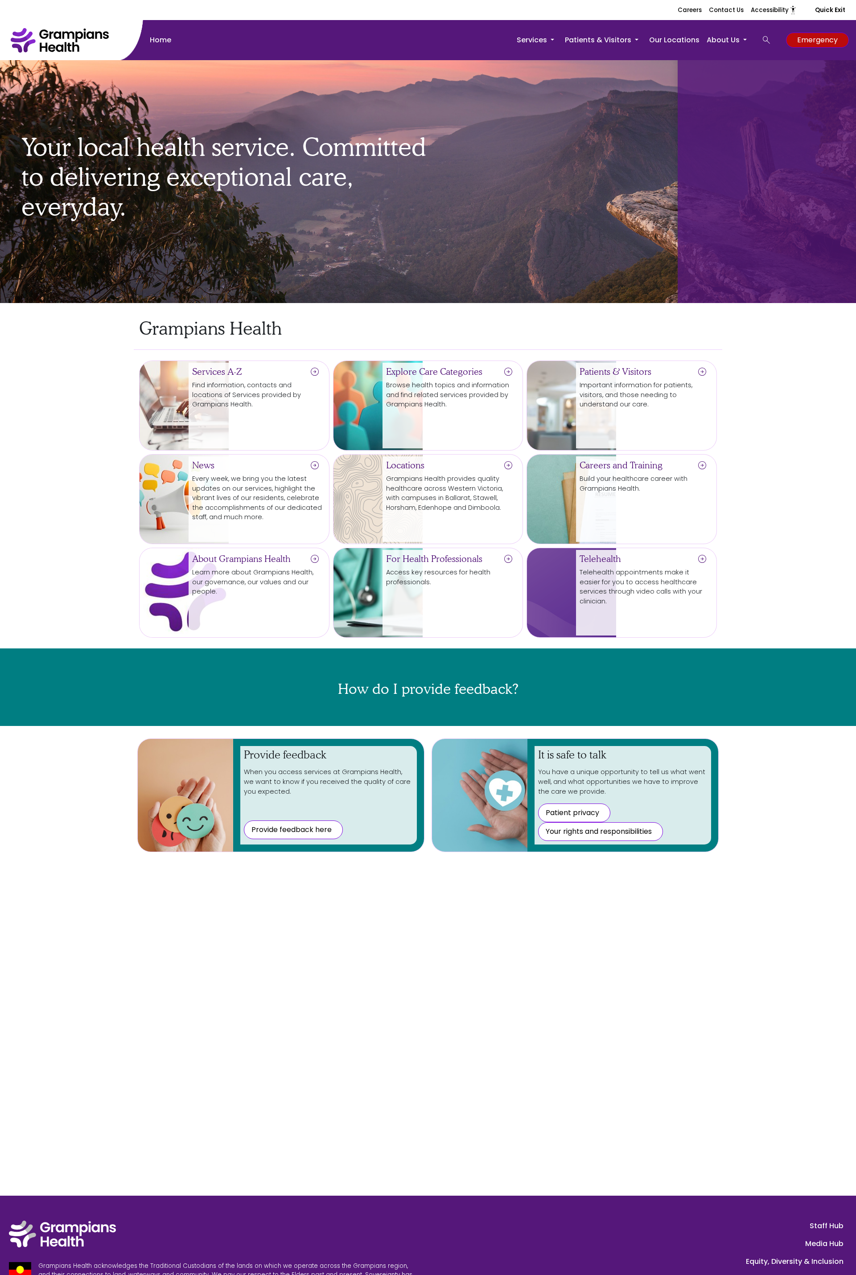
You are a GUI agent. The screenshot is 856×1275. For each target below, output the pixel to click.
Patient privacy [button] (572, 813)
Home (160, 40)
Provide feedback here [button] (291, 829)
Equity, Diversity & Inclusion (795, 1261)
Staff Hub (827, 1226)
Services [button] (533, 40)
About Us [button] (724, 40)
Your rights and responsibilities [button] (599, 831)
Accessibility (774, 10)
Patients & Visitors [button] (599, 40)
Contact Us (726, 10)
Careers (690, 10)
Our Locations (674, 40)
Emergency (817, 40)
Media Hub (824, 1243)
